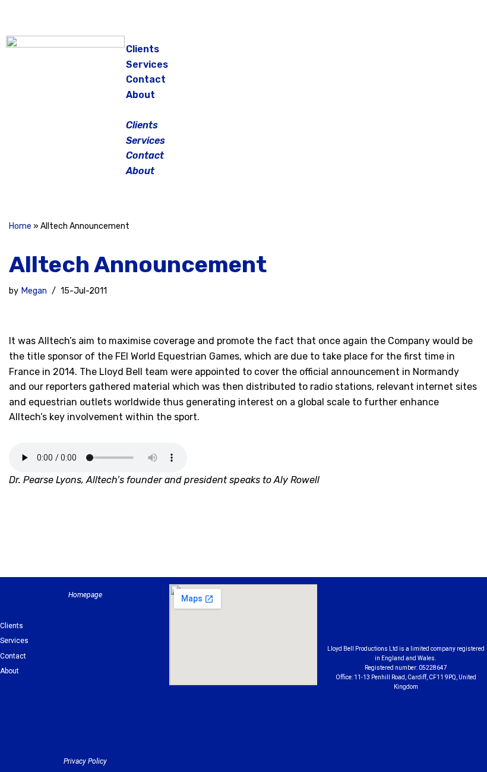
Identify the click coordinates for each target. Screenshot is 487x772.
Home (20, 226)
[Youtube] (471, 617)
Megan (34, 291)
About (140, 94)
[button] (244, 110)
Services (147, 64)
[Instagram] (424, 53)
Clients (142, 49)
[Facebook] (395, 53)
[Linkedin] (438, 617)
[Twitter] (454, 53)
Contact (146, 79)
